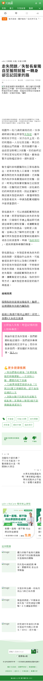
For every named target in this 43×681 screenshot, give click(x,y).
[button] (40, 8)
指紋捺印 (34, 240)
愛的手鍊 (17, 425)
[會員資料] (36, 3)
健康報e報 (23, 656)
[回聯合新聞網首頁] (3, 3)
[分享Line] (16, 13)
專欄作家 (34, 671)
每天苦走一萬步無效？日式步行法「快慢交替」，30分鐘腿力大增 (25, 19)
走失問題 (34, 419)
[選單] (39, 3)
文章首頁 (25, 671)
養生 (12, 8)
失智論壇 (21, 8)
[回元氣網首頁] (9, 3)
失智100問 (21, 419)
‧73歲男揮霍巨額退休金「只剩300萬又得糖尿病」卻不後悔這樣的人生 (21, 388)
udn (3, 61)
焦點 (4, 8)
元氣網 (9, 61)
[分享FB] (5, 13)
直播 (8, 524)
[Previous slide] (3, 521)
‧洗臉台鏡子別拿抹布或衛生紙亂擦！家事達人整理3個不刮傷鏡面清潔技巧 (21, 400)
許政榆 (6, 425)
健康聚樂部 (22, 667)
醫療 (31, 8)
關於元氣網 (11, 667)
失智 (15, 61)
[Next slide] (39, 521)
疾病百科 (8, 671)
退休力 (16, 671)
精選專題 (32, 667)
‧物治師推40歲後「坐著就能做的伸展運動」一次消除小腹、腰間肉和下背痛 (20, 376)
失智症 (28, 134)
